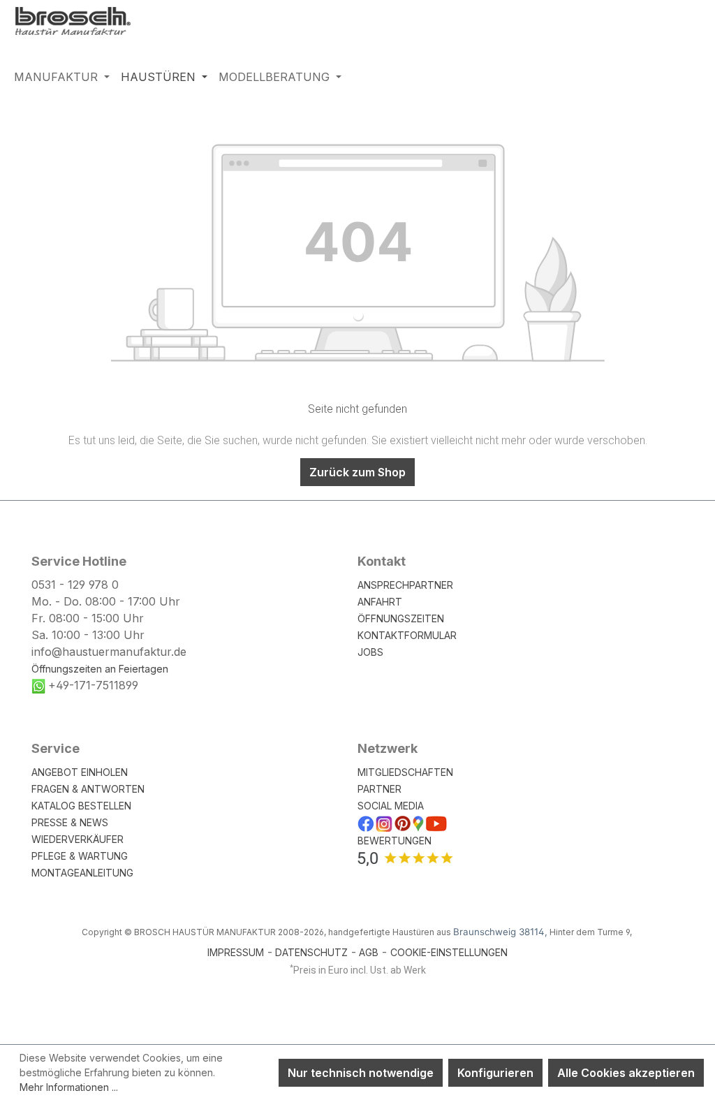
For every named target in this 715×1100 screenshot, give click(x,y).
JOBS (370, 652)
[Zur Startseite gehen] (84, 23)
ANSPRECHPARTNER (405, 585)
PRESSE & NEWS (69, 822)
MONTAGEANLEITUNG (82, 873)
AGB (368, 952)
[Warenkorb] (692, 27)
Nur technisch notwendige (361, 1073)
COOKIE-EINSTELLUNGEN (449, 952)
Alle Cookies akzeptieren (626, 1073)
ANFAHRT (380, 602)
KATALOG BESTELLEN (81, 806)
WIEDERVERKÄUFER (77, 839)
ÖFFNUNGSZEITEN (401, 618)
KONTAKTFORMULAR (407, 635)
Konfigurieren (495, 1073)
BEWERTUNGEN (395, 840)
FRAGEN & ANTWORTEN (88, 789)
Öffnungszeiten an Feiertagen (99, 669)
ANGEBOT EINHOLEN (79, 772)
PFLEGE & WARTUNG (79, 856)
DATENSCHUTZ (311, 952)
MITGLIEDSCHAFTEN (405, 772)
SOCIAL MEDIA (391, 806)
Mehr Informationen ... (69, 1087)
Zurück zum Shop (357, 472)
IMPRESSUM (235, 952)
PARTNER (379, 789)
